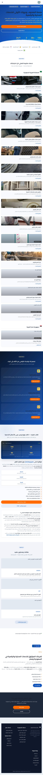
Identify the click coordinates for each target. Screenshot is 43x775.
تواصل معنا (21, 707)
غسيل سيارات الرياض (22, 732)
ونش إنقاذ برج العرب (9, 730)
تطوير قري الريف (37, 615)
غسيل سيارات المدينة (22, 735)
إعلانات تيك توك (9, 745)
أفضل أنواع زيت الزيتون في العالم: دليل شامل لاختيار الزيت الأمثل (27, 574)
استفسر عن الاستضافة (35, 399)
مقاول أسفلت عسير (22, 739)
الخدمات (36, 756)
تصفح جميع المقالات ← (21, 622)
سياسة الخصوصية (36, 762)
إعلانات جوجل (9, 743)
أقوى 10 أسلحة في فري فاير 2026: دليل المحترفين (30, 594)
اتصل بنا (36, 765)
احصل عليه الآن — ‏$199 (21, 506)
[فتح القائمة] (2, 2)
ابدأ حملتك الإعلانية (35, 417)
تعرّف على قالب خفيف (21, 502)
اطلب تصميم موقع (35, 381)
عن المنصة (36, 753)
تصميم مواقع (9, 738)
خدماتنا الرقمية (21, 30)
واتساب (21, 711)
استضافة (9, 741)
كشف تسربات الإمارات (9, 732)
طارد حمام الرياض (22, 737)
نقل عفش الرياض (22, 742)
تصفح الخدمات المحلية (21, 26)
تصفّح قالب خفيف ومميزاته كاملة (12, 535)
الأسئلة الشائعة (35, 758)
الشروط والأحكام (36, 760)
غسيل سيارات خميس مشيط (22, 730)
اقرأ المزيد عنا (37, 685)
